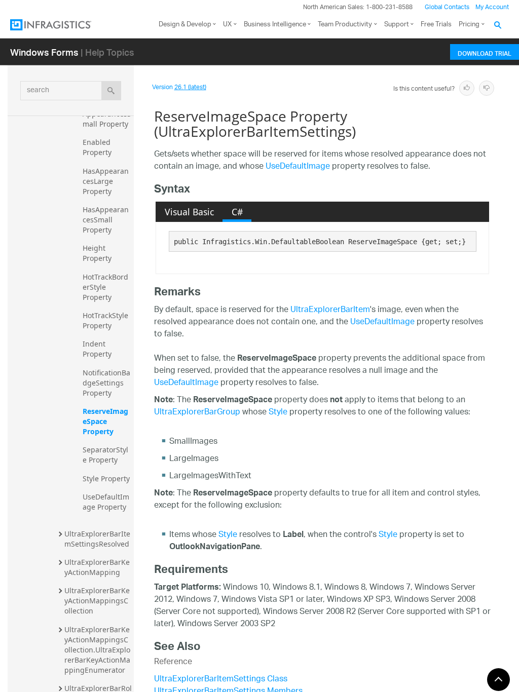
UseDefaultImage (298, 167)
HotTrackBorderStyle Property (105, 287)
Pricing (469, 24)
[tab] (189, 212)
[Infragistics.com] (61, 24)
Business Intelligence (275, 24)
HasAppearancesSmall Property (106, 220)
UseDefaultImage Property (106, 502)
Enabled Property (98, 147)
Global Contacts (447, 7)
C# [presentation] (237, 212)
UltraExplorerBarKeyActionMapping (97, 567)
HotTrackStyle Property (106, 320)
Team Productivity (345, 24)
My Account (492, 7)
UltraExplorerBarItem (330, 310)
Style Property (106, 478)
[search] (111, 90)
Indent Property (97, 349)
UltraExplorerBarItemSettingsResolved (97, 539)
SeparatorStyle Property (105, 455)
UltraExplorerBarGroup (197, 412)
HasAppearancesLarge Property (106, 181)
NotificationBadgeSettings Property (106, 383)
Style (278, 412)
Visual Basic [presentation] (189, 212)
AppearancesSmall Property (107, 119)
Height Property (97, 253)
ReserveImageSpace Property (105, 421)
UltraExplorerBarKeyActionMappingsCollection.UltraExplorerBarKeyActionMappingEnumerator (97, 650)
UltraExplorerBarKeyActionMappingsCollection (97, 601)
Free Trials (436, 24)
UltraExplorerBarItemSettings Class (220, 679)
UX (227, 24)
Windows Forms (44, 52)
